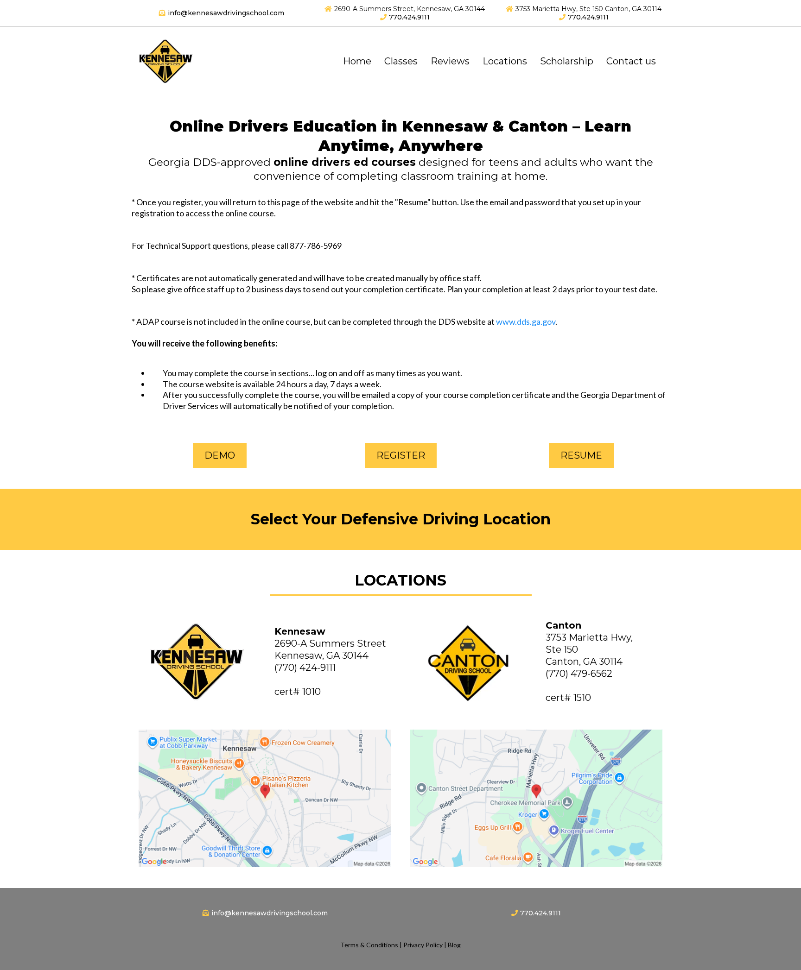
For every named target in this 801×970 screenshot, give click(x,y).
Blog (454, 945)
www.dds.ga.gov (525, 321)
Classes (401, 61)
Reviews (450, 61)
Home (357, 61)
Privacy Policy (423, 945)
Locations (505, 61)
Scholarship (566, 61)
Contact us (631, 61)
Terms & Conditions (369, 945)
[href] (265, 798)
